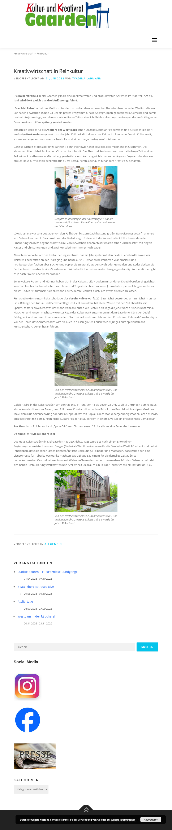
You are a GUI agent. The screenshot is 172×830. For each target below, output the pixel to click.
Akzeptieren (151, 819)
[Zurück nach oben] (86, 810)
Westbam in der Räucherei (36, 616)
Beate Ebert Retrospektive (36, 587)
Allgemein (53, 544)
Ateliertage (25, 601)
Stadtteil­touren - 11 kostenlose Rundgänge (48, 572)
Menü (154, 40)
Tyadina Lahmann (87, 78)
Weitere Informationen (123, 819)
